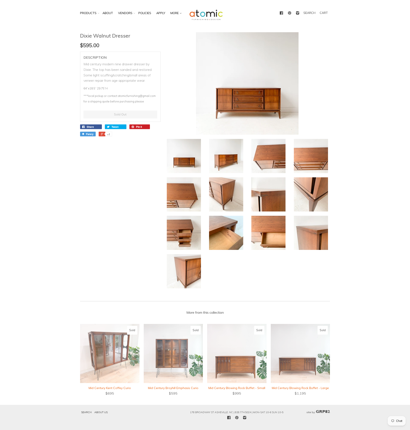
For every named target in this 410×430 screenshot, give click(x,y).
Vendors (125, 13)
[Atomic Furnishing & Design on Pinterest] (289, 13)
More (175, 13)
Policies (144, 13)
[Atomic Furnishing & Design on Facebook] (281, 13)
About (107, 13)
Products (88, 13)
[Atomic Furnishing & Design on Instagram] (297, 13)
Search (86, 412)
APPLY (160, 13)
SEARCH (309, 13)
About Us (101, 412)
